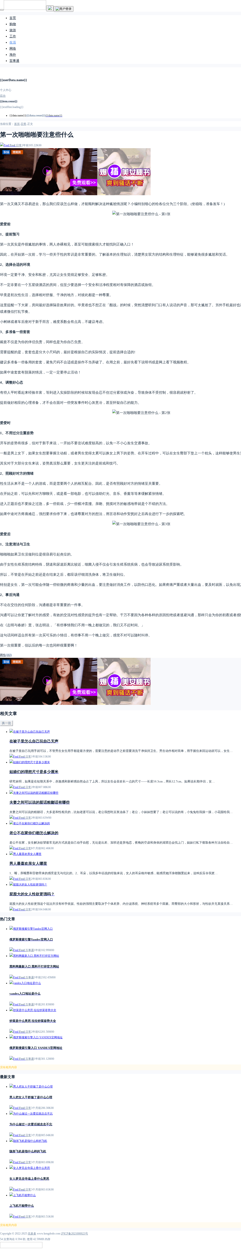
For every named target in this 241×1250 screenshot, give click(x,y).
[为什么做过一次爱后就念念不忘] (31, 1113)
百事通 (14, 61)
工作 (12, 36)
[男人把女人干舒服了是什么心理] (31, 1086)
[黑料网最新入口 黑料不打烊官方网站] (34, 955)
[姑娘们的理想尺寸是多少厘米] (29, 762)
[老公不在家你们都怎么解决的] (29, 823)
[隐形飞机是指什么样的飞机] (28, 1141)
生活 (12, 42)
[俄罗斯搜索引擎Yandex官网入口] (31, 928)
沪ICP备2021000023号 (74, 1233)
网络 (12, 48)
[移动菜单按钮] (2, 10)
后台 (3, 95)
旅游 (12, 30)
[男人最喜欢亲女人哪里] (25, 854)
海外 (12, 54)
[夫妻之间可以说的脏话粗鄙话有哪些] (33, 792)
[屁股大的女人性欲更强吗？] (28, 884)
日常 (23, 124)
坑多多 (32, 1233)
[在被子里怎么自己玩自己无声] (29, 731)
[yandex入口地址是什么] (25, 983)
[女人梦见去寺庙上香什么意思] (29, 1168)
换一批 (6, 723)
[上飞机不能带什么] (22, 1195)
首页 (12, 18)
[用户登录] (63, 9)
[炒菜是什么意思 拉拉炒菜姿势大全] (32, 1010)
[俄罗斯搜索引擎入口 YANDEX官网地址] (36, 1037)
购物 (12, 24)
